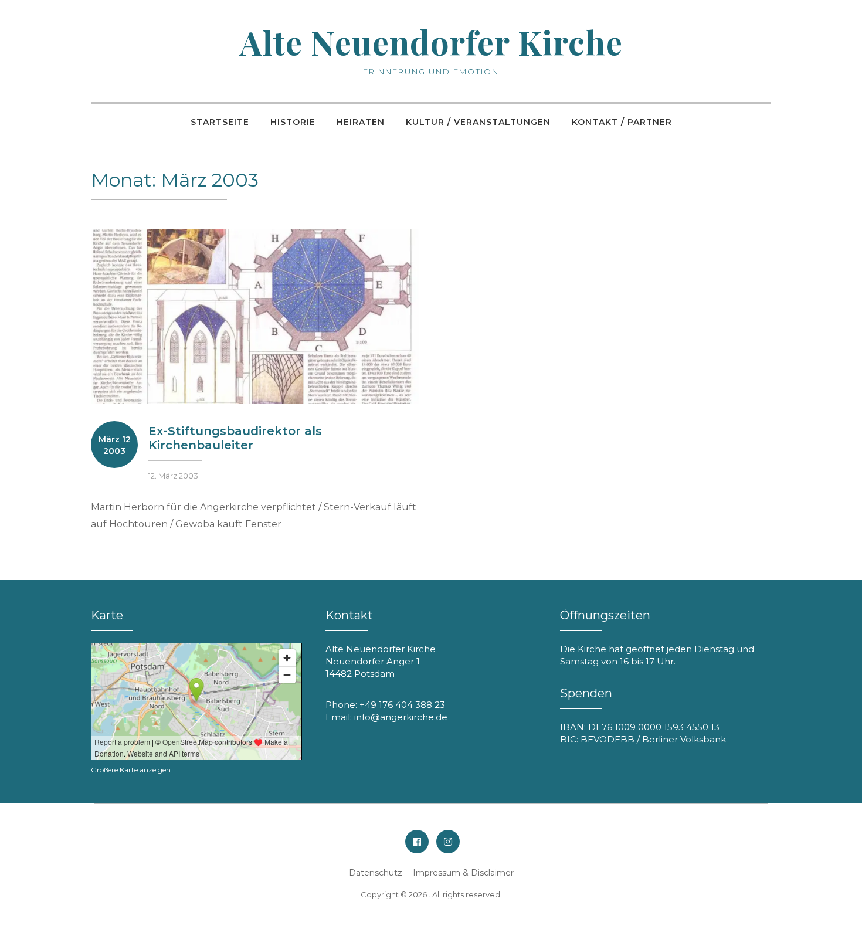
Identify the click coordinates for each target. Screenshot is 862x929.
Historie (292, 122)
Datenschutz (375, 872)
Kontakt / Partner (622, 122)
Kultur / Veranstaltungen (478, 122)
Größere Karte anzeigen (131, 769)
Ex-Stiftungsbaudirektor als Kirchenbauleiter (235, 438)
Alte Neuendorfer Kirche (431, 42)
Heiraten (361, 122)
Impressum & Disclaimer (463, 872)
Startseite (220, 122)
